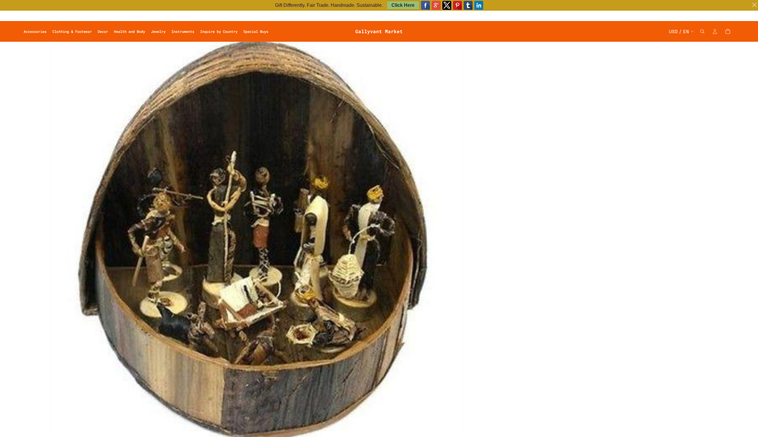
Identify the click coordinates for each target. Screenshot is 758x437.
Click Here (403, 5)
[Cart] (727, 31)
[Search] (702, 31)
